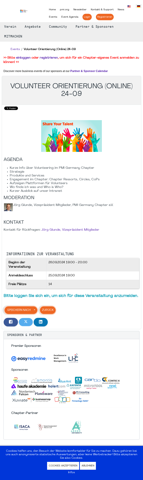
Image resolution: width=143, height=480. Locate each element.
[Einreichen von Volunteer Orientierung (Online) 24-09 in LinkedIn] (41, 322)
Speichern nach (19, 310)
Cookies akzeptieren (63, 465)
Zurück (48, 310)
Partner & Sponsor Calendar (89, 71)
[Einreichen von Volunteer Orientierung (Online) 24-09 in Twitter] (26, 322)
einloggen (23, 57)
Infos (71, 472)
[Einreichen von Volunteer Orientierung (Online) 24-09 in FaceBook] (11, 322)
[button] (71, 335)
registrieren (49, 57)
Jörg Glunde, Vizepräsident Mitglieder (70, 229)
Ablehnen (88, 465)
